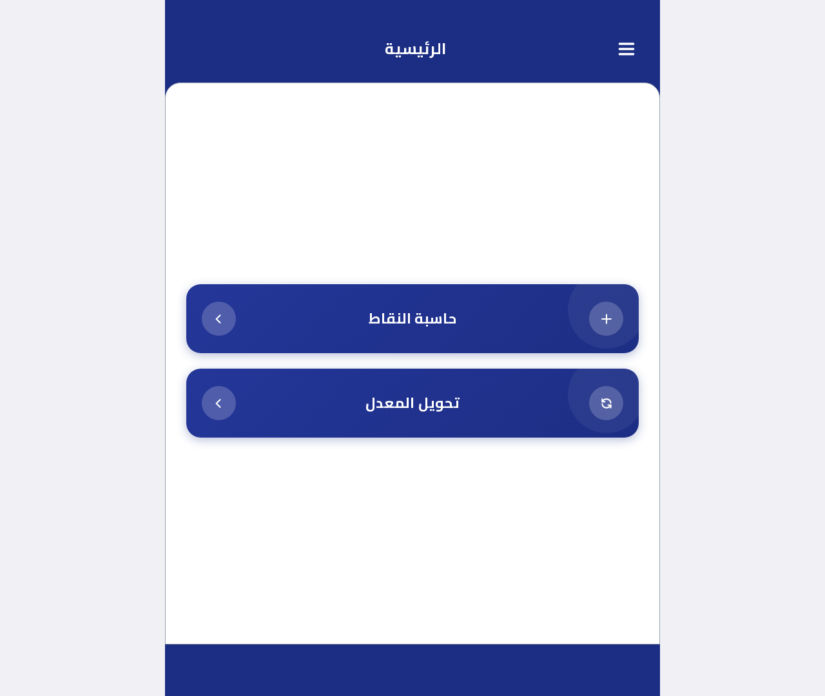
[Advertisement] (412, 194)
